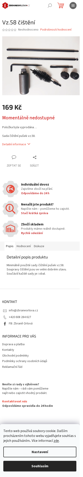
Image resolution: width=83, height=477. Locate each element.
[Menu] (73, 5)
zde (56, 440)
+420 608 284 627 (20, 317)
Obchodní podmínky (15, 355)
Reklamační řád (12, 367)
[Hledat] (49, 5)
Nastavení (40, 452)
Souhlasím (39, 466)
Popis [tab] (10, 246)
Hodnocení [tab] (24, 246)
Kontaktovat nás (14, 401)
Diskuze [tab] (39, 246)
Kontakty (8, 350)
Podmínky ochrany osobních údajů (24, 361)
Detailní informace (14, 144)
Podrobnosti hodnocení (55, 30)
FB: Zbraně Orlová (21, 323)
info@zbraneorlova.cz (23, 310)
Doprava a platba (13, 344)
